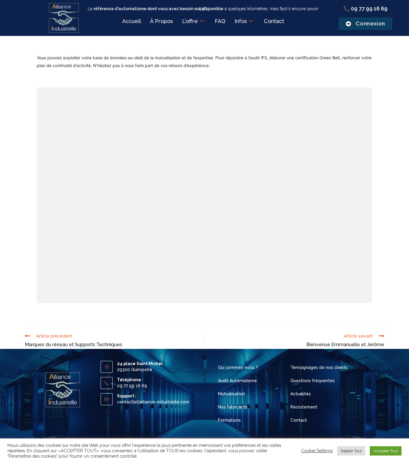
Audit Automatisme (237, 380)
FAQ (220, 21)
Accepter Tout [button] (385, 451)
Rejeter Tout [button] (351, 451)
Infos (240, 21)
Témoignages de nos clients (319, 367)
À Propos (161, 21)
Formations (229, 420)
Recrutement (303, 407)
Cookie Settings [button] (317, 450)
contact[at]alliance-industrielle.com (153, 402)
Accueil (131, 21)
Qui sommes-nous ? (238, 367)
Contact (274, 21)
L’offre (190, 21)
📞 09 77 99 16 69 (365, 8)
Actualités (300, 393)
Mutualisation (231, 393)
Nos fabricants (232, 407)
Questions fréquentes (312, 380)
